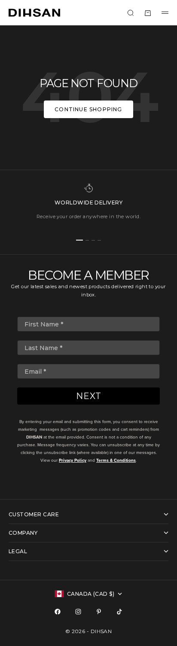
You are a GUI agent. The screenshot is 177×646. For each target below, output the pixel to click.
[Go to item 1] (79, 240)
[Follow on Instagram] (78, 611)
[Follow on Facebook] (57, 611)
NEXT (88, 396)
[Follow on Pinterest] (98, 611)
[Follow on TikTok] (119, 611)
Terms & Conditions (116, 460)
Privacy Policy (72, 460)
